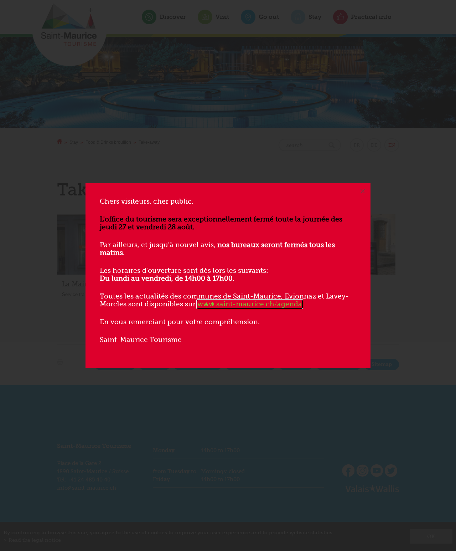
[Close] (362, 191)
